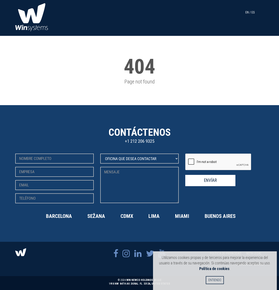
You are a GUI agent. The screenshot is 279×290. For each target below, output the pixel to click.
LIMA (154, 216)
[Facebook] (115, 253)
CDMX (127, 216)
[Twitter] (150, 253)
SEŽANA (96, 216)
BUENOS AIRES (220, 216)
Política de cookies (214, 268)
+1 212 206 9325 (139, 141)
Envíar (210, 180)
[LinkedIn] (138, 253)
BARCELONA (59, 216)
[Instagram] (126, 253)
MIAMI (182, 216)
